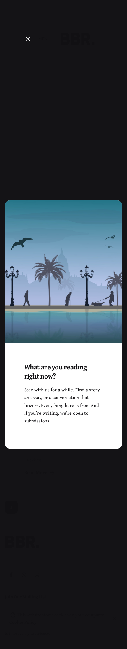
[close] (27, 39)
